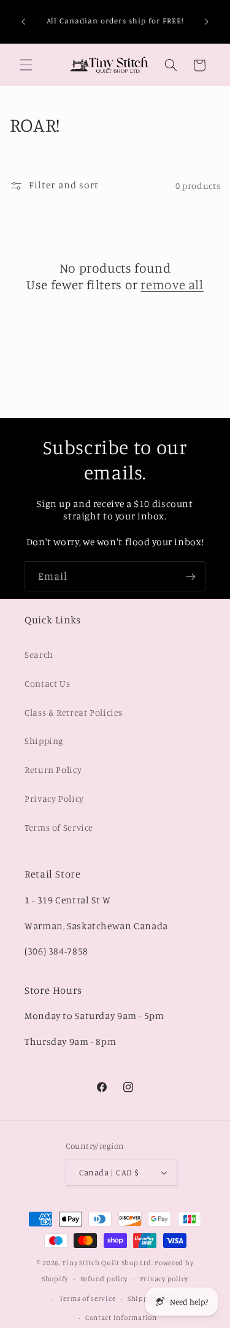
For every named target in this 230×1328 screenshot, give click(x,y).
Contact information (121, 1317)
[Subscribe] (191, 576)
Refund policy (104, 1278)
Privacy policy (164, 1278)
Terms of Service (59, 827)
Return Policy (53, 769)
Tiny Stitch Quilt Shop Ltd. (107, 1262)
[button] (26, 65)
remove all (171, 284)
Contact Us (47, 683)
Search (39, 654)
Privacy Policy (54, 798)
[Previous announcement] (23, 21)
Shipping (44, 740)
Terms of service (87, 1298)
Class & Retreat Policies (74, 712)
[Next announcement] (206, 21)
